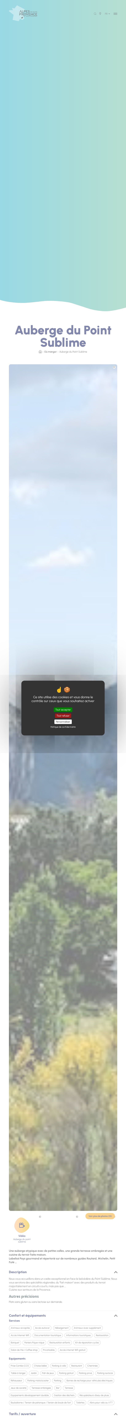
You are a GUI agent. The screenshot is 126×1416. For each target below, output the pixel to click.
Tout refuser (63, 715)
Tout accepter (63, 709)
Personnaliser (63, 721)
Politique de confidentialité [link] (63, 727)
